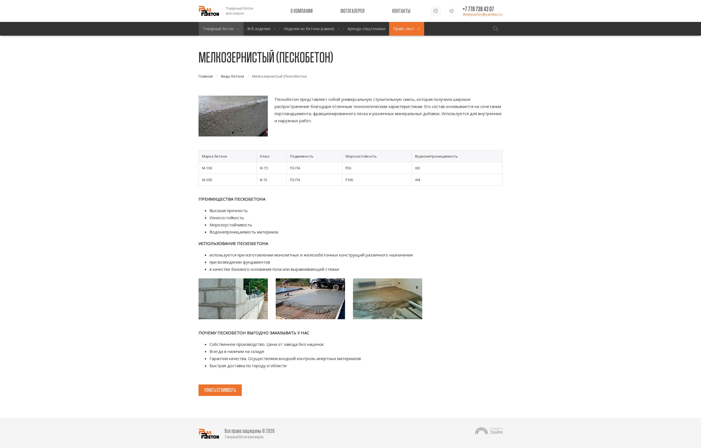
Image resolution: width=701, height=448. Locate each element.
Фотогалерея (352, 11)
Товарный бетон (218, 28)
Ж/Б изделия (258, 28)
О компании (302, 11)
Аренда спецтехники (366, 28)
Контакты (401, 11)
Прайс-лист (403, 28)
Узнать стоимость (220, 390)
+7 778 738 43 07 (478, 9)
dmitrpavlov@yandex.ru (482, 14)
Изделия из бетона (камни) (309, 28)
